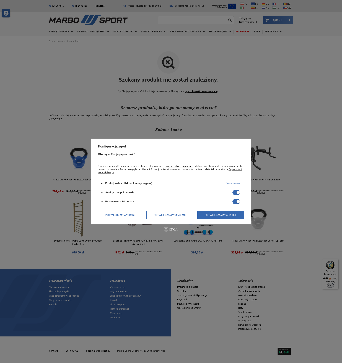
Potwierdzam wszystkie (221, 215)
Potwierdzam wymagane (170, 215)
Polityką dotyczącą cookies (179, 166)
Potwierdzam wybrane (120, 215)
